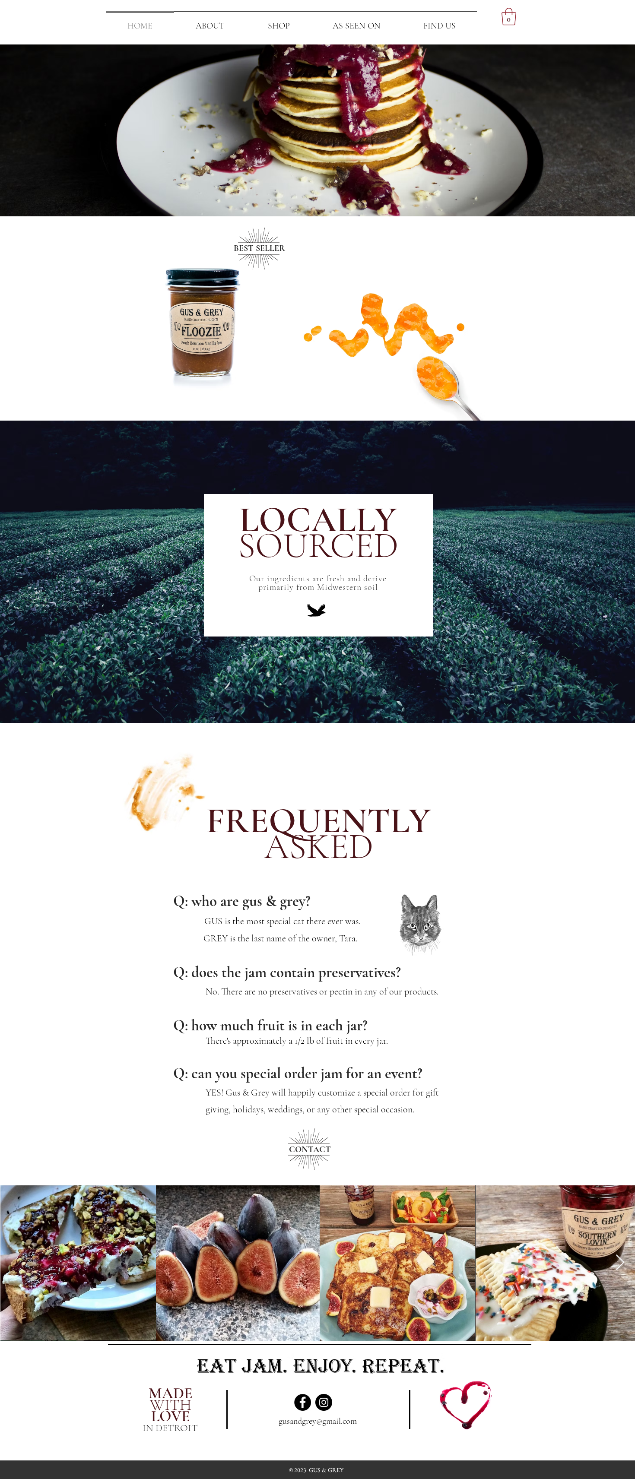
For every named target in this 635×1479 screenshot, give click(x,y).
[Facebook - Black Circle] (302, 1402)
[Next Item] (620, 1262)
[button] (509, 16)
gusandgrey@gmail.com (318, 1421)
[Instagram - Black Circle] (323, 1402)
